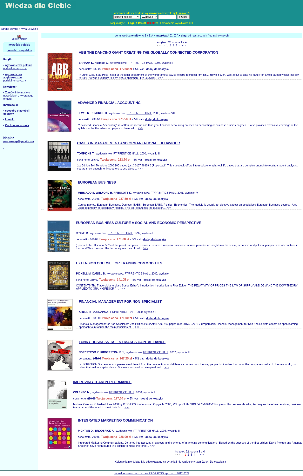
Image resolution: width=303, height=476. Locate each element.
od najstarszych (197, 35)
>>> (183, 45)
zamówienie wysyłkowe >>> (177, 23)
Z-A (151, 35)
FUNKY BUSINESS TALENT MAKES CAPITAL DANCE (122, 342)
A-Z (144, 35)
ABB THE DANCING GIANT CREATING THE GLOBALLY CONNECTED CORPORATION (148, 52)
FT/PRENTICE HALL (140, 62)
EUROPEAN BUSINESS (97, 182)
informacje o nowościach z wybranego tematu (18, 95)
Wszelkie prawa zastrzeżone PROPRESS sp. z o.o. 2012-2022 (151, 473)
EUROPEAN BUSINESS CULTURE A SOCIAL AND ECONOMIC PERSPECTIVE (138, 223)
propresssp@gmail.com (18, 141)
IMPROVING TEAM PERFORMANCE (102, 382)
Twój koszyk (116, 23)
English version (19, 39)
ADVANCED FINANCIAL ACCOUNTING (109, 103)
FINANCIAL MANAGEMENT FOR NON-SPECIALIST (120, 302)
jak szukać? (181, 13)
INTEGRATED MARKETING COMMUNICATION (115, 420)
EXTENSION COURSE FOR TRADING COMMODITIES (119, 263)
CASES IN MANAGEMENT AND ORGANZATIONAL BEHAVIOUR (128, 143)
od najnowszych (219, 35)
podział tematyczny (15, 68)
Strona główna (9, 28)
